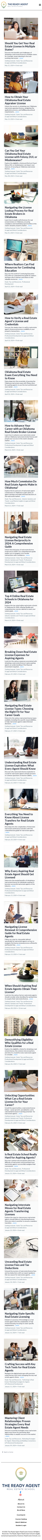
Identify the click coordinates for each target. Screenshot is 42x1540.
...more (21, 58)
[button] (40, 5)
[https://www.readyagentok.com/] (14, 5)
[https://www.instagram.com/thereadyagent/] (21, 1495)
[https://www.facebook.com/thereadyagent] (21, 1492)
